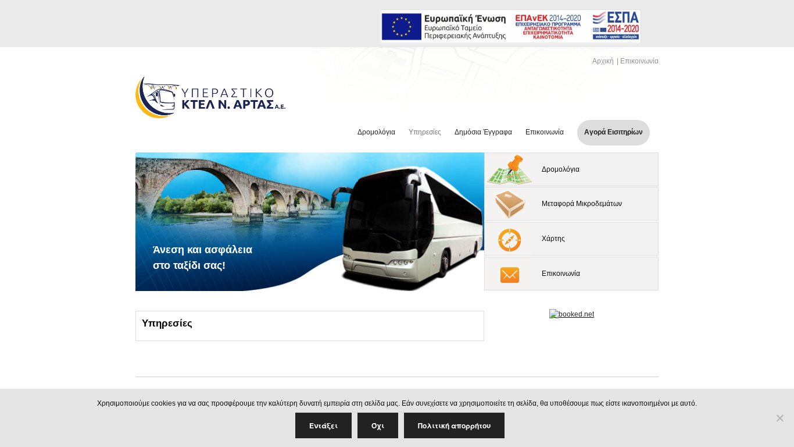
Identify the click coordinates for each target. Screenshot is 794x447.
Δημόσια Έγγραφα (483, 132)
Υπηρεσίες (425, 132)
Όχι (377, 425)
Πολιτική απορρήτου (454, 425)
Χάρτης (553, 239)
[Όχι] (779, 418)
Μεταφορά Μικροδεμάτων (582, 204)
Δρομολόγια (376, 132)
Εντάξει (323, 425)
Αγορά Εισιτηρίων (613, 132)
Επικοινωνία (639, 61)
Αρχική (603, 61)
